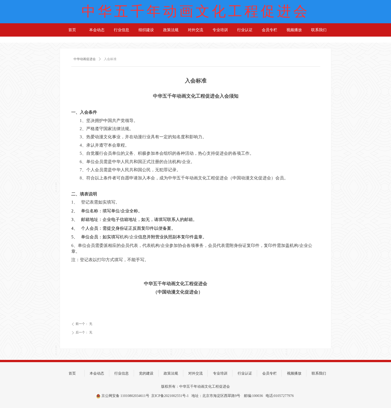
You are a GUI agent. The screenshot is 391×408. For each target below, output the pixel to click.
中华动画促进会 (85, 59)
